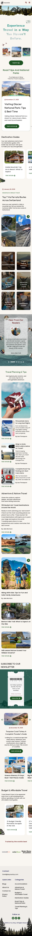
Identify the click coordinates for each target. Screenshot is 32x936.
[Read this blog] (14, 157)
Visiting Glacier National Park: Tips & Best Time (15, 108)
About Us (5, 887)
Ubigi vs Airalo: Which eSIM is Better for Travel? (22, 446)
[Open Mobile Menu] (29, 2)
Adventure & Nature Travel (11, 193)
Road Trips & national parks (24, 264)
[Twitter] (16, 918)
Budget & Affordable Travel (21, 893)
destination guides (23, 304)
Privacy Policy (4, 895)
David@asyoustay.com (10, 874)
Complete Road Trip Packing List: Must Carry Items (22, 471)
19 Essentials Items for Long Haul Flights (22, 422)
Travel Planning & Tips (21, 907)
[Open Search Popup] (26, 2)
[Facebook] (13, 918)
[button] (8, 361)
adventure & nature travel (23, 284)
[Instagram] (19, 918)
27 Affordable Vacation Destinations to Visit (13, 824)
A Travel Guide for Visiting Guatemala (13, 168)
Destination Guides (22, 898)
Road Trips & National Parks (20, 902)
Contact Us (6, 891)
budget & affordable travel (8, 304)
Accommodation (8, 265)
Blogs (4, 884)
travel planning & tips (8, 284)
